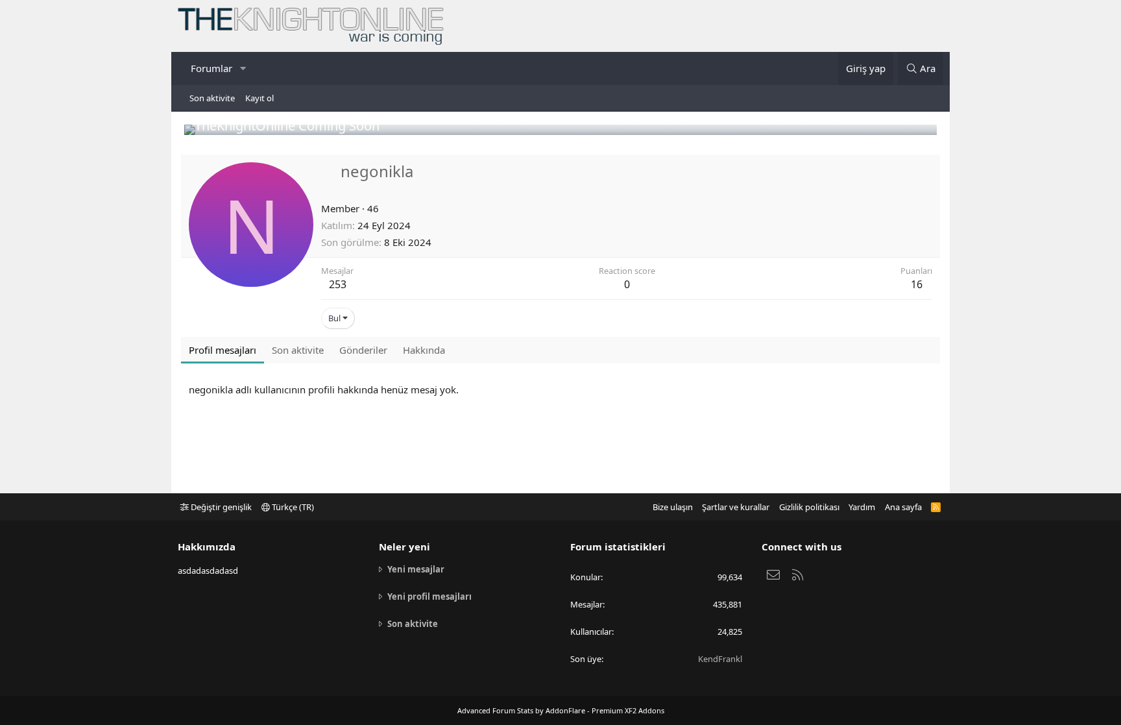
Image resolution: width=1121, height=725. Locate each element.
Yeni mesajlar (415, 569)
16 (916, 284)
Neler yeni (404, 546)
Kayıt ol (259, 98)
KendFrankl (720, 659)
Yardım (862, 507)
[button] (242, 68)
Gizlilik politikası (809, 507)
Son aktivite (212, 98)
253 (337, 284)
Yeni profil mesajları (429, 596)
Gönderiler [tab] (363, 349)
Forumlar (211, 68)
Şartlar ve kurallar (735, 507)
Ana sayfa (903, 507)
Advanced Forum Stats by (560, 710)
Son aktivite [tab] (298, 349)
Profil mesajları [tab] (222, 349)
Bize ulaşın (673, 507)
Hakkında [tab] (424, 349)
